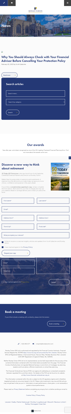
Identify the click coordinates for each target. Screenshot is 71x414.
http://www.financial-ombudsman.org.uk (36, 375)
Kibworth (50, 402)
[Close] (70, 157)
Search (10, 112)
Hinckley (33, 402)
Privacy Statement (19, 389)
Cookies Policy (30, 395)
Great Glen (42, 404)
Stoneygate (34, 404)
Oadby (14, 402)
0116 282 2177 (25, 344)
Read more (7, 75)
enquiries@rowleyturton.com (44, 344)
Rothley (27, 404)
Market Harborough (23, 402)
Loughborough (42, 402)
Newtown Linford (59, 402)
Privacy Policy (25, 282)
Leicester (8, 402)
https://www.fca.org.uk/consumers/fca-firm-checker (40, 352)
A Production (35, 410)
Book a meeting (54, 324)
